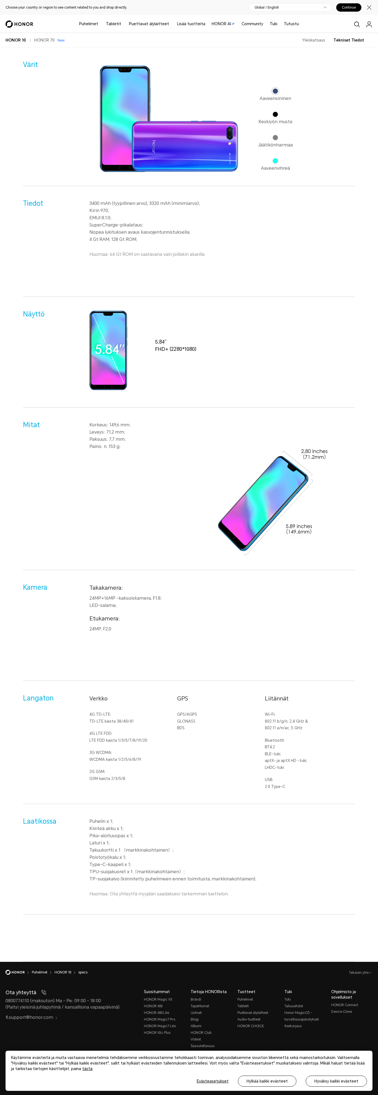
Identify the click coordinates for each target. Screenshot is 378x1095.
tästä (87, 1068)
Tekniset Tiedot (348, 40)
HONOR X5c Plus (157, 1033)
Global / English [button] (267, 7)
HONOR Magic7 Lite (160, 1026)
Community (252, 24)
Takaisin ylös (359, 973)
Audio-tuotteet (248, 1019)
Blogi (195, 1019)
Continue (349, 7)
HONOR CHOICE (250, 1026)
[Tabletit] (123, 24)
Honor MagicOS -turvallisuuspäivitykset (301, 1016)
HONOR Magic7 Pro (159, 1019)
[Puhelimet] (100, 24)
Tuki (273, 24)
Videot (196, 1039)
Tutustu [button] (291, 24)
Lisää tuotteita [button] (191, 24)
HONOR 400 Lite (156, 1013)
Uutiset (196, 1013)
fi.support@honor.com (29, 1017)
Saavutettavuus (202, 1046)
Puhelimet (88, 24)
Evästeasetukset (213, 1081)
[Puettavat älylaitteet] (171, 24)
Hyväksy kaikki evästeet (336, 1081)
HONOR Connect (344, 1005)
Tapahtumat (200, 1006)
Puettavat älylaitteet (149, 24)
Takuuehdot (293, 1006)
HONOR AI (221, 24)
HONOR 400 (153, 1006)
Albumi (196, 1026)
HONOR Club (201, 1033)
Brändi (196, 999)
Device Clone (341, 1012)
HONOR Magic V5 (158, 999)
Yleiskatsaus (313, 40)
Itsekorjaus (293, 1026)
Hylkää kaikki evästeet (267, 1081)
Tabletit (113, 24)
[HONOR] (19, 972)
